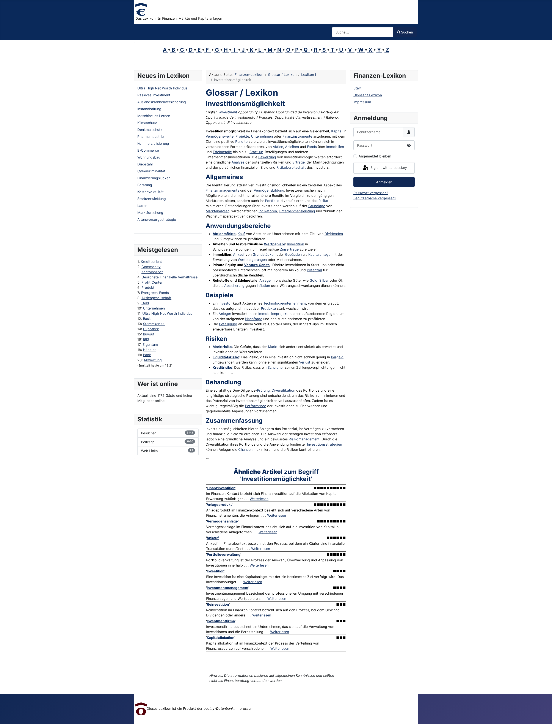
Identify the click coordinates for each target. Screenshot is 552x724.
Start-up (256, 152)
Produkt (147, 287)
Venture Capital (257, 265)
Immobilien (335, 146)
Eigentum (150, 344)
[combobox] (363, 32)
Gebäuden (293, 254)
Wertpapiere (274, 244)
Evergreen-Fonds (155, 293)
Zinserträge (289, 249)
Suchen (407, 32)
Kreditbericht (151, 261)
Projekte (242, 136)
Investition (295, 244)
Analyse (238, 162)
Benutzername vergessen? (374, 198)
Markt (273, 347)
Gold (313, 280)
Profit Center (152, 282)
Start (357, 88)
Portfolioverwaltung (223, 554)
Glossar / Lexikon (367, 95)
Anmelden (384, 182)
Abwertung (153, 360)
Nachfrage (253, 319)
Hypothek (151, 329)
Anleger (225, 313)
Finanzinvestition (221, 488)
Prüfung (263, 390)
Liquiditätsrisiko (226, 357)
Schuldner (276, 367)
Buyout (148, 334)
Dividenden (334, 234)
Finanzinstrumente (297, 136)
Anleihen (292, 146)
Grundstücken (264, 254)
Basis (147, 318)
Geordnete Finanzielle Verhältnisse (169, 277)
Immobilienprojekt (273, 313)
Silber (324, 280)
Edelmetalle (222, 152)
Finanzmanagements (222, 190)
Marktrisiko (222, 347)
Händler (149, 350)
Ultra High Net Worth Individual (167, 313)
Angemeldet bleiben (375, 156)
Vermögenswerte (220, 136)
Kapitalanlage (319, 254)
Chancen (245, 449)
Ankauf (239, 254)
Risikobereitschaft (291, 167)
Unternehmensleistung (297, 211)
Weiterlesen (259, 499)
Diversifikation (283, 390)
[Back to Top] (544, 716)
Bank (147, 355)
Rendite (241, 141)
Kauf (241, 234)
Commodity (151, 267)
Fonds (312, 146)
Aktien (278, 146)
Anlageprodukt (219, 504)
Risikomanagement (304, 439)
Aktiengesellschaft (156, 298)
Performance (255, 406)
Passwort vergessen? (370, 193)
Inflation (263, 285)
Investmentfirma (221, 621)
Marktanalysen (217, 211)
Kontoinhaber (152, 272)
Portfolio (272, 200)
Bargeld (337, 357)
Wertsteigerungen (252, 259)
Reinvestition (218, 604)
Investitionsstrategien (324, 444)
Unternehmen (154, 308)
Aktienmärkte (224, 234)
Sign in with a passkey (388, 167)
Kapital (336, 131)
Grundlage (316, 206)
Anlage (265, 280)
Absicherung (234, 285)
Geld (145, 303)
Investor (225, 303)
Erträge (298, 162)
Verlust (304, 362)
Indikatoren (268, 211)
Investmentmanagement (227, 588)
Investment (228, 112)
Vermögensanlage (222, 521)
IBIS (146, 339)
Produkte (268, 308)
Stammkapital (154, 324)
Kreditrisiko (222, 367)
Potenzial (314, 270)
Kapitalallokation (220, 637)
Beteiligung (228, 324)
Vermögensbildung (269, 190)
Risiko (323, 200)
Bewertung (267, 157)
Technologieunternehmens (284, 303)
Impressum (362, 102)
